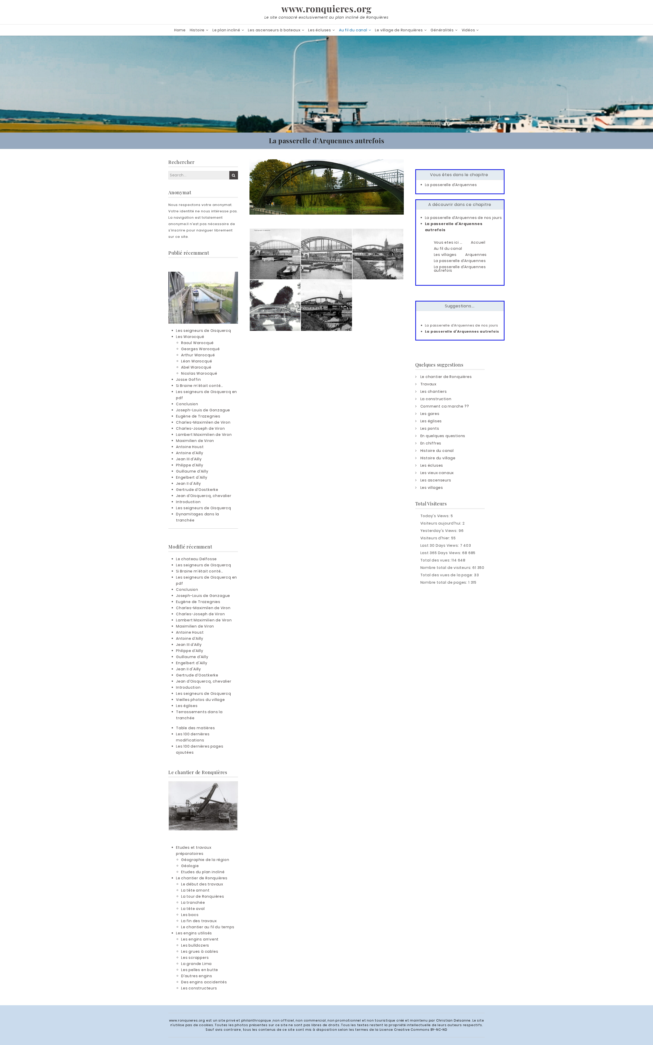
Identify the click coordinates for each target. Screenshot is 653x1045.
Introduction (188, 501)
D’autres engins (196, 975)
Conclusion (187, 404)
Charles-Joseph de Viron (200, 428)
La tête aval (193, 908)
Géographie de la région (205, 859)
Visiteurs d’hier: (435, 538)
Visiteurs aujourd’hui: (441, 523)
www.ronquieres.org (326, 8)
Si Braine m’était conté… (199, 385)
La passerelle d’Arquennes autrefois (462, 331)
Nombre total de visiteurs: (446, 567)
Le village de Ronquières (399, 30)
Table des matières (195, 727)
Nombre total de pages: (444, 582)
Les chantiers (433, 391)
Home (180, 30)
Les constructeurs (199, 988)
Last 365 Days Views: (441, 552)
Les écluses (319, 30)
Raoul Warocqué (197, 342)
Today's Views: (435, 515)
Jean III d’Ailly (189, 459)
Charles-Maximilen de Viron (203, 422)
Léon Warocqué (196, 361)
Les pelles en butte (199, 969)
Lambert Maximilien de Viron (204, 434)
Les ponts (429, 428)
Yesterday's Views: (439, 530)
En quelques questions (443, 435)
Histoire (197, 30)
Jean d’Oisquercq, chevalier (203, 495)
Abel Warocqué (196, 367)
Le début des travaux (202, 884)
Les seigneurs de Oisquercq (203, 330)
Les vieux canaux (437, 472)
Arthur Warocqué (198, 355)
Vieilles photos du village (200, 699)
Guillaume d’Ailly (192, 471)
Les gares (429, 413)
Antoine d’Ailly (189, 452)
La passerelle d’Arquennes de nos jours (463, 217)
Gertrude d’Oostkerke (197, 489)
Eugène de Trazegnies (198, 416)
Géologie (190, 865)
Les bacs (189, 914)
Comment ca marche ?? (444, 406)
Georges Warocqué (200, 348)
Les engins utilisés (194, 933)
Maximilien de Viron (195, 440)
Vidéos (468, 30)
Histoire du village (438, 458)
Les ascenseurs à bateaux (274, 30)
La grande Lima (196, 963)
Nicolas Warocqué (199, 373)
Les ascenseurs (435, 480)
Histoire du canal (437, 450)
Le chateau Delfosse (196, 558)
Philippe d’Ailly (189, 465)
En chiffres (431, 443)
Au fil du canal (353, 30)
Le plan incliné (226, 30)
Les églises (187, 705)
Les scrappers (195, 957)
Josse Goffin (188, 379)
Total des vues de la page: (447, 575)
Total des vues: (436, 560)
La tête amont (195, 890)
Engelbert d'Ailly (191, 477)
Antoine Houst (190, 446)
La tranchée (193, 902)
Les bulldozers (195, 945)
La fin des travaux (199, 920)
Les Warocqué (190, 336)
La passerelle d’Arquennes (451, 184)
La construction (435, 398)
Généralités (442, 30)
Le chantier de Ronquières (202, 878)
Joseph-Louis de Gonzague (203, 410)
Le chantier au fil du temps (207, 927)
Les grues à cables (199, 951)
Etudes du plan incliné (203, 871)
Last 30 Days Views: (440, 545)
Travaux (428, 384)
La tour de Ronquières (202, 896)
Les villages (431, 487)
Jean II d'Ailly (188, 483)
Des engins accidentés (204, 982)
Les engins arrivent (200, 939)
